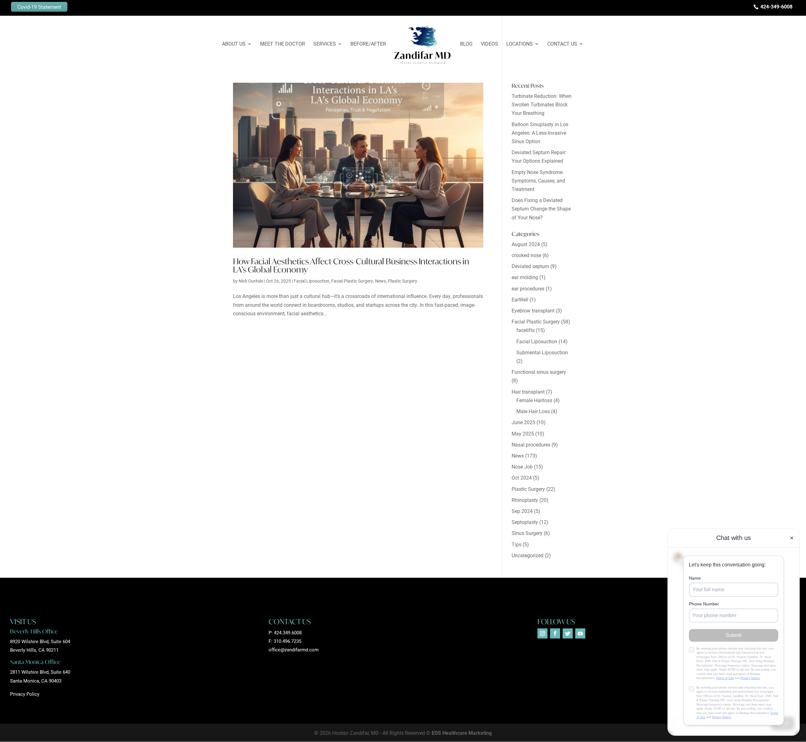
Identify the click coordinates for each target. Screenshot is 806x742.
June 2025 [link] (523, 422)
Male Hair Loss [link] (533, 411)
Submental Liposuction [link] (542, 352)
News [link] (380, 281)
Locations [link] (519, 44)
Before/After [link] (368, 44)
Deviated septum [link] (530, 266)
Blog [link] (466, 44)
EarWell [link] (520, 299)
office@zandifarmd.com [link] (294, 649)
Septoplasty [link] (525, 522)
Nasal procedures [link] (531, 444)
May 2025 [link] (523, 433)
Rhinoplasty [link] (525, 500)
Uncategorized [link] (527, 555)
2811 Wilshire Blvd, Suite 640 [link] (40, 672)
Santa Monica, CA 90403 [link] (35, 680)
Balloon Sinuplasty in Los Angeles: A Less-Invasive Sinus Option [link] (540, 132)
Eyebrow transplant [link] (533, 310)
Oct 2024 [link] (522, 477)
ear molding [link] (525, 277)
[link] (422, 44)
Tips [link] (516, 544)
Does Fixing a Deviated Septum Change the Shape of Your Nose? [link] (541, 208)
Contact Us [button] (562, 44)
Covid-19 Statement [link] (39, 6)
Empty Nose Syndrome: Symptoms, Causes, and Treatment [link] (538, 180)
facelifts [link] (525, 330)
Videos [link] (489, 44)
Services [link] (324, 44)
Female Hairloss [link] (534, 400)
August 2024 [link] (526, 244)
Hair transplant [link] (528, 391)
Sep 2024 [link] (522, 511)
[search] (792, 16)
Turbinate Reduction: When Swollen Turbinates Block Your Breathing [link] (541, 104)
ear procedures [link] (528, 288)
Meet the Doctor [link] (282, 44)
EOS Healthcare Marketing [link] (462, 732)
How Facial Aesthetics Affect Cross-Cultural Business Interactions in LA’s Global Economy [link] (351, 265)
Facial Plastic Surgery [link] (352, 281)
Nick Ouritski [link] (251, 281)
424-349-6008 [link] (776, 6)
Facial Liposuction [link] (311, 281)
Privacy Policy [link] (24, 694)
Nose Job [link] (522, 466)
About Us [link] (234, 44)
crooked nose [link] (526, 255)
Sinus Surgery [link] (527, 533)
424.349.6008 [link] (288, 632)
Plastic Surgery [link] (402, 281)
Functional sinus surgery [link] (539, 371)
